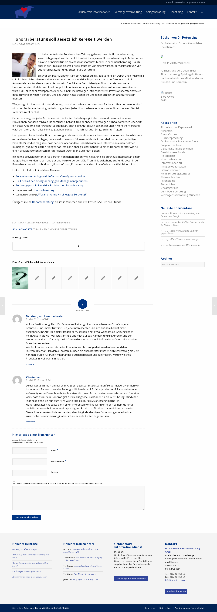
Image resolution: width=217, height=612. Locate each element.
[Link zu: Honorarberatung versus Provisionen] (20, 278)
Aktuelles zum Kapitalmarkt (177, 127)
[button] (7, 605)
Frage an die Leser (172, 145)
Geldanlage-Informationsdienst (131, 578)
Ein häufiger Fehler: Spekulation (26, 571)
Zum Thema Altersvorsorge (185, 239)
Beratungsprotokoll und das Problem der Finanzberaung (50, 185)
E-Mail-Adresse (58, 461)
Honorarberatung (26, 44)
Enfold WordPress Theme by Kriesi (52, 607)
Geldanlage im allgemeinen (177, 148)
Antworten (30, 364)
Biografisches (169, 134)
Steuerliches (168, 184)
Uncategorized (169, 188)
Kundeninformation (176, 591)
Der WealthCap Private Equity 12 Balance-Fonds (182, 223)
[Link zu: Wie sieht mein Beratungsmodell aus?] (120, 278)
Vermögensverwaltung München (180, 195)
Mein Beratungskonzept (175, 173)
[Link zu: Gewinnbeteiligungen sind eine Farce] (136, 278)
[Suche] (202, 12)
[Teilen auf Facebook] (79, 246)
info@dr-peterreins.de (177, 2)
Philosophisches (170, 177)
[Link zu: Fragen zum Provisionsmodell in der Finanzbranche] (103, 278)
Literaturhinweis (170, 170)
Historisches (168, 155)
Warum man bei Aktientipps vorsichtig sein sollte (30, 556)
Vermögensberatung (173, 191)
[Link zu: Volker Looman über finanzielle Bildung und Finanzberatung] (53, 278)
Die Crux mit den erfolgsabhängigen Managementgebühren (52, 181)
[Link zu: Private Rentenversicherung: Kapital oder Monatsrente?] (87, 278)
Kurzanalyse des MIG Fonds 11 (184, 244)
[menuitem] (93, 12)
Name (54, 450)
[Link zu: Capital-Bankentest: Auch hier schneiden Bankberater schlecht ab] (70, 278)
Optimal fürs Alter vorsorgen (24, 549)
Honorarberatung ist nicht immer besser (179, 232)
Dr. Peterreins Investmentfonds (179, 141)
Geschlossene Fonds (173, 152)
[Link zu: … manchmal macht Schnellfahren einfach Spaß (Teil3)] (37, 278)
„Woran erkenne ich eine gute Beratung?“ (62, 194)
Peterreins (63, 222)
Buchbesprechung (172, 138)
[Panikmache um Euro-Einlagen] (2, 306)
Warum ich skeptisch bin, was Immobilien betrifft (180, 215)
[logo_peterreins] (23, 12)
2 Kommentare (37, 222)
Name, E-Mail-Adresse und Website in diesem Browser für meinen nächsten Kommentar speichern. (60, 483)
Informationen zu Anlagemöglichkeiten (173, 164)
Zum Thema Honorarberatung (55, 229)
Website (54, 472)
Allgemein (167, 131)
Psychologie (168, 180)
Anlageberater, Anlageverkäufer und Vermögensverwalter (50, 176)
